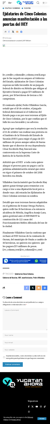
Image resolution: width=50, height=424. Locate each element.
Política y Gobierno (12, 8)
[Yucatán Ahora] (25, 3)
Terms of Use (16, 420)
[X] (32, 407)
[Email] (17, 32)
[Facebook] (29, 407)
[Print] (21, 32)
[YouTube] (36, 407)
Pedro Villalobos (39, 277)
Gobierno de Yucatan (10, 277)
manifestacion (27, 277)
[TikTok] (44, 407)
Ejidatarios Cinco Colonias (24, 273)
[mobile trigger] (5, 3)
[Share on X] (13, 32)
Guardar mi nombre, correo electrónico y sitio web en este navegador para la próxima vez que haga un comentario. (25, 357)
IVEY (19, 277)
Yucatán (27, 8)
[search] (38, 3)
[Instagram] (41, 407)
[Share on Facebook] (9, 32)
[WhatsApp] (29, 412)
